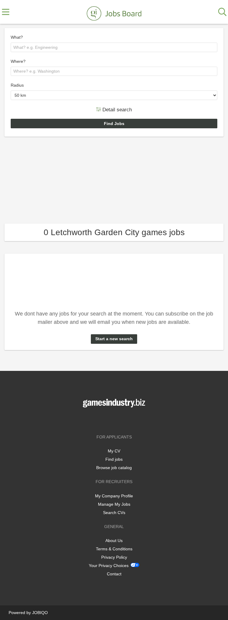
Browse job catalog (114, 467)
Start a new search (114, 338)
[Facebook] (105, 419)
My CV (114, 451)
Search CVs (114, 512)
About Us (114, 540)
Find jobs (114, 459)
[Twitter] (115, 419)
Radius (17, 85)
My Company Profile (114, 495)
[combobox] (114, 47)
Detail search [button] (116, 109)
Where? (18, 61)
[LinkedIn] (124, 419)
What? (17, 37)
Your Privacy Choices (109, 565)
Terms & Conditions (114, 548)
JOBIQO (40, 612)
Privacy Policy (114, 557)
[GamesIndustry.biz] (114, 12)
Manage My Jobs (114, 504)
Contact (114, 573)
